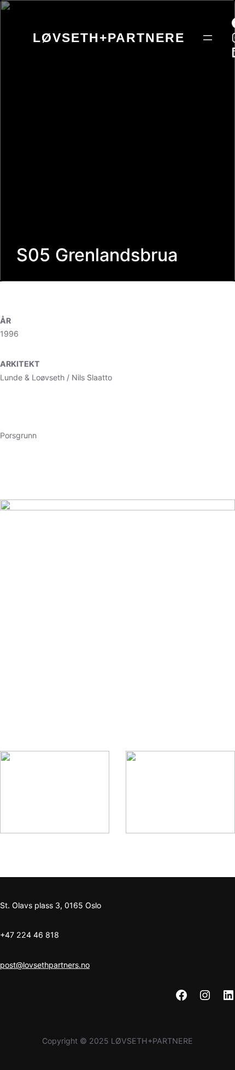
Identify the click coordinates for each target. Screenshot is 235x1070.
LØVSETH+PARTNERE (109, 38)
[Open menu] (207, 37)
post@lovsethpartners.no (45, 964)
